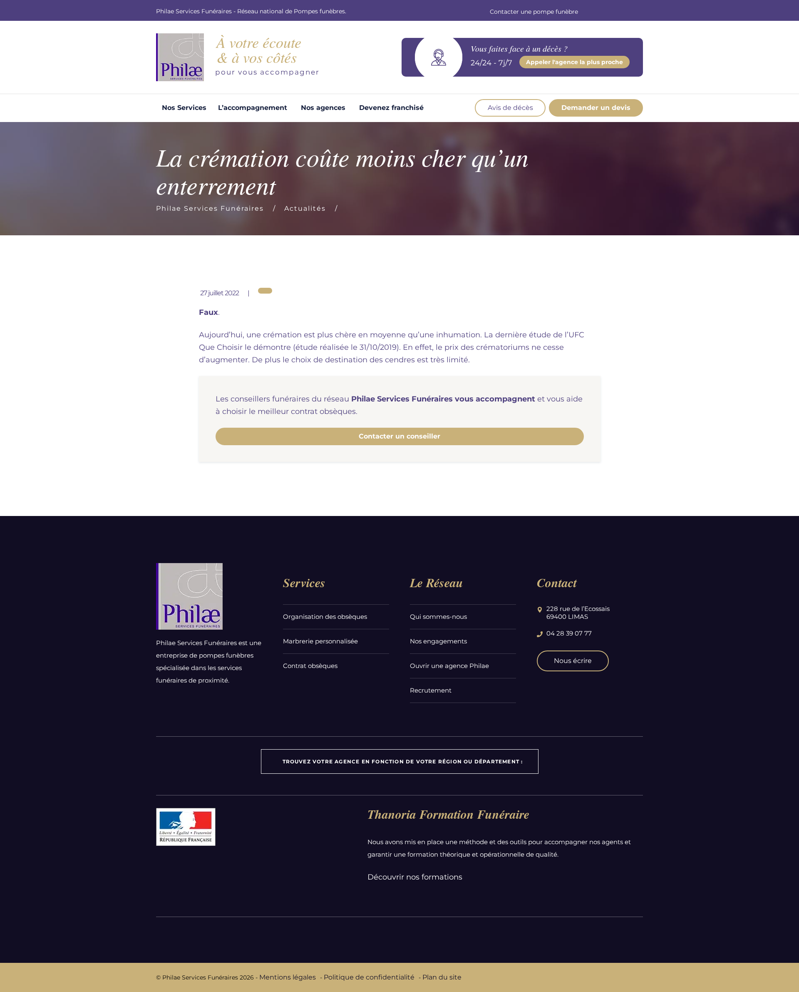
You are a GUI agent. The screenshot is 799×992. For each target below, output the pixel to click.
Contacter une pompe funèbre (534, 11)
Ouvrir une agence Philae (449, 666)
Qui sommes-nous (438, 617)
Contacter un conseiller (399, 436)
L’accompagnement (252, 108)
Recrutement (431, 690)
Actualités (305, 208)
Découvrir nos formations (414, 877)
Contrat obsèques (310, 666)
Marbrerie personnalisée (320, 641)
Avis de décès (510, 108)
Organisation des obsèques (325, 617)
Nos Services (184, 108)
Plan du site (442, 977)
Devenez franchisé (391, 108)
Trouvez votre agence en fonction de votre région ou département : (403, 761)
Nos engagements (438, 641)
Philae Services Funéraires (210, 208)
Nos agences (323, 108)
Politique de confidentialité (369, 977)
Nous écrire (573, 661)
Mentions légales (287, 977)
